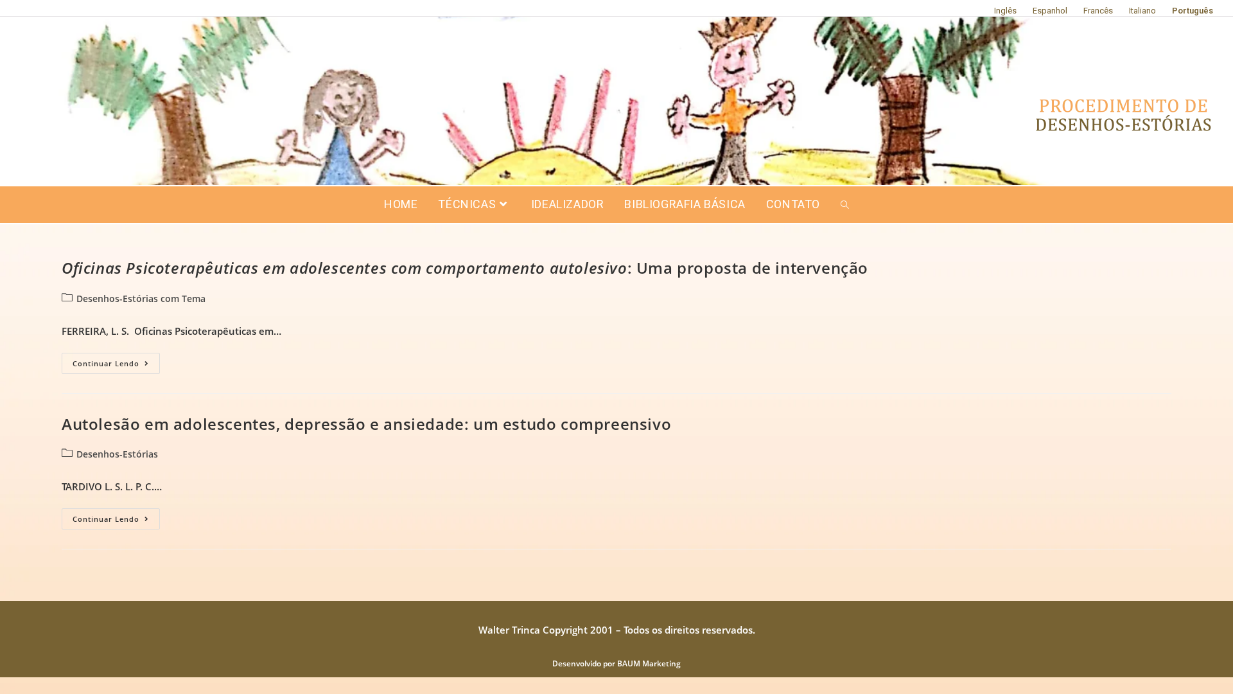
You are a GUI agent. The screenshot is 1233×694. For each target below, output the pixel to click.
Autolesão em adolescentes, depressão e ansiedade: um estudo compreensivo (366, 423)
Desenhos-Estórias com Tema (141, 298)
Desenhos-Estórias (117, 454)
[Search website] (844, 205)
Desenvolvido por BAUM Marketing (616, 663)
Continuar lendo (116, 360)
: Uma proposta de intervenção (465, 267)
